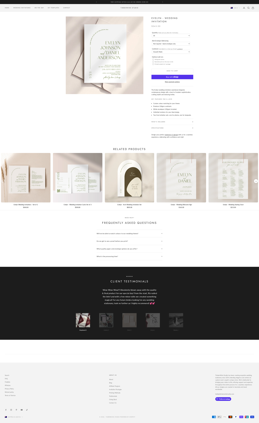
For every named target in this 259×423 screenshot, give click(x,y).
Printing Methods (114, 393)
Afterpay (7, 385)
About (111, 379)
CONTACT (66, 8)
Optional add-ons (157, 57)
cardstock (180, 49)
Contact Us (112, 403)
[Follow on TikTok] (27, 410)
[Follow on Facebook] (6, 410)
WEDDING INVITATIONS (22, 8)
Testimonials (113, 396)
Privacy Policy (9, 389)
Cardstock (167, 49)
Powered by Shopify (127, 417)
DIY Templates (53, 8)
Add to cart (172, 71)
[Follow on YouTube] (22, 410)
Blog (110, 383)
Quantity (165, 32)
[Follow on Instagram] (11, 410)
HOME (7, 8)
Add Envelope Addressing (160, 41)
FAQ (6, 378)
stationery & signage (171, 135)
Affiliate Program (114, 386)
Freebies (7, 382)
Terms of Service (10, 395)
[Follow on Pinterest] (16, 410)
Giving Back (113, 399)
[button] (256, 181)
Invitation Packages (115, 389)
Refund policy (9, 392)
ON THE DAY (39, 8)
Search (7, 375)
